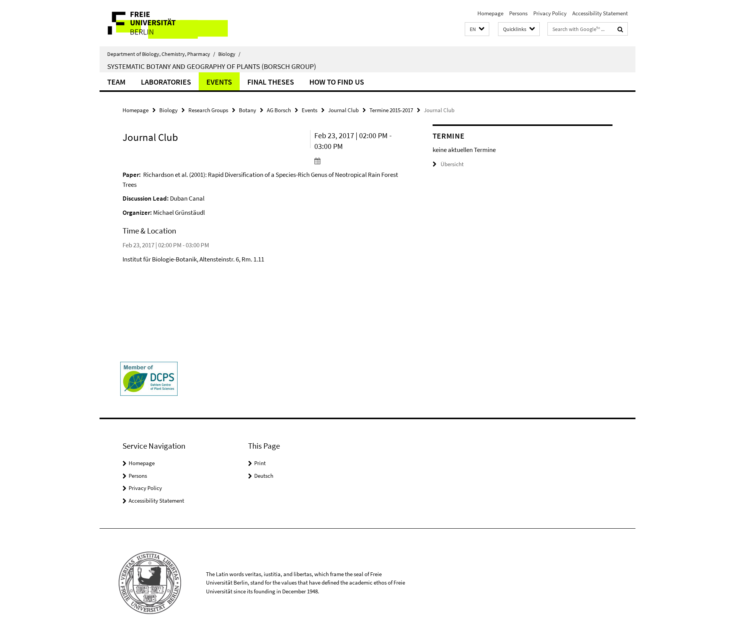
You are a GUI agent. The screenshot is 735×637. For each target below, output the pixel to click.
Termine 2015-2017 (391, 110)
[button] (477, 29)
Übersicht (452, 164)
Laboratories (166, 82)
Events (219, 82)
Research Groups (208, 110)
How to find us (336, 82)
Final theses (270, 82)
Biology (229, 54)
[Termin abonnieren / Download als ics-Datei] (358, 160)
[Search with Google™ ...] (620, 29)
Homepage (490, 13)
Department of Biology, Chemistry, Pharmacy (161, 54)
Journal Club (343, 110)
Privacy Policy (550, 13)
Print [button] (260, 463)
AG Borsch (279, 110)
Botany (247, 110)
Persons (518, 13)
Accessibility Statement (600, 13)
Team (116, 82)
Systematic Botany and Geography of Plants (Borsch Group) (211, 66)
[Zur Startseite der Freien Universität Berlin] (164, 23)
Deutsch (263, 475)
